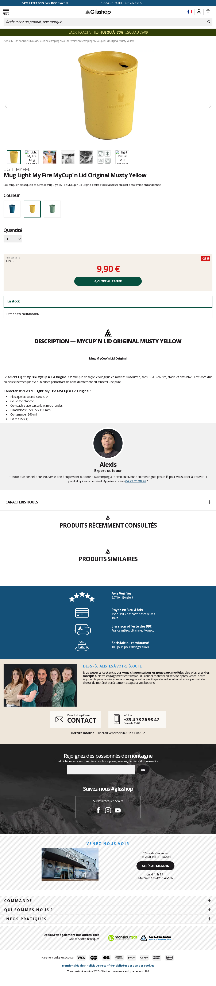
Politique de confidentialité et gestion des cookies (120, 965)
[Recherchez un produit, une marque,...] (209, 22)
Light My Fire (17, 169)
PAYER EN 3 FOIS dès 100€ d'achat (45, 3)
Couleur (12, 195)
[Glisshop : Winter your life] (98, 12)
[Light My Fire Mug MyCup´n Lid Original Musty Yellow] (108, 95)
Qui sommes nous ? (28, 909)
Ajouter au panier (108, 281)
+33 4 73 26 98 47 (141, 719)
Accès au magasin (155, 866)
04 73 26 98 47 (135, 481)
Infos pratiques (25, 918)
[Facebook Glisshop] (98, 811)
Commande (18, 900)
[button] (108, 502)
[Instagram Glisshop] (108, 811)
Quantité (13, 230)
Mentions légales (73, 965)
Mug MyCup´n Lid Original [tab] (108, 358)
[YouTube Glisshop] (118, 811)
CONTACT (81, 720)
